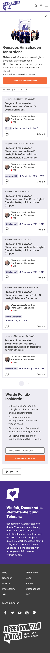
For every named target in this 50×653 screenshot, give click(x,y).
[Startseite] (11, 5)
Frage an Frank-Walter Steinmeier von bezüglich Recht (21, 106)
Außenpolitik (11, 176)
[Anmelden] (41, 5)
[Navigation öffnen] (46, 5)
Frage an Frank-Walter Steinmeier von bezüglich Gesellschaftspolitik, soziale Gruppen (24, 200)
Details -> (41, 134)
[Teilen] (7, 134)
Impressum (8, 589)
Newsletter (32, 572)
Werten (10, 554)
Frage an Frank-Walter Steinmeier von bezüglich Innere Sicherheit (23, 295)
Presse (6, 583)
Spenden (7, 578)
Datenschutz (33, 589)
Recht (8, 128)
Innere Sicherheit (13, 316)
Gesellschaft (11, 224)
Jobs (28, 578)
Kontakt (30, 583)
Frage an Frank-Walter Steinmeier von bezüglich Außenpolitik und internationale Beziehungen (21, 152)
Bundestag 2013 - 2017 (13, 90)
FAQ (28, 594)
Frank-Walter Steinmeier (22, 119)
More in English (10, 603)
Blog (4, 572)
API (4, 594)
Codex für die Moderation (20, 547)
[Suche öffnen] (35, 5)
